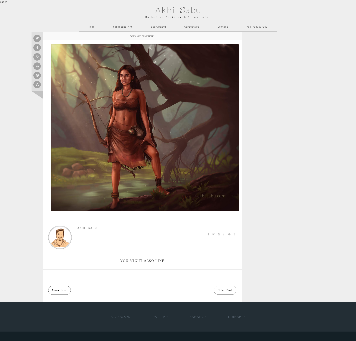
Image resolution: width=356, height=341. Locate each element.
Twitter (160, 317)
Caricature (191, 26)
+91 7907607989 (257, 26)
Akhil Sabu (178, 10)
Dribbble (237, 317)
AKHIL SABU (87, 228)
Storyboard (158, 26)
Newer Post (59, 290)
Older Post (225, 290)
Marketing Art (122, 26)
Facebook (120, 317)
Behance (198, 317)
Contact (223, 26)
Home (92, 26)
